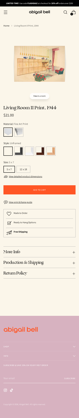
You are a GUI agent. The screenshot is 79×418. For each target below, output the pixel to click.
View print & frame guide (20, 202)
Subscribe (70, 378)
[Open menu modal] (5, 12)
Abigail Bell (24, 404)
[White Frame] (29, 151)
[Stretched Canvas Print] (18, 132)
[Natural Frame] (51, 151)
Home (6, 25)
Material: (15, 124)
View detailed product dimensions (25, 176)
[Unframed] (8, 151)
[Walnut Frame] (40, 151)
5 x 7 (9, 169)
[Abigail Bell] (39, 12)
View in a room (39, 96)
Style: (12, 143)
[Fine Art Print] (8, 132)
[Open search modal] (65, 12)
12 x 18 (23, 169)
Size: (8, 162)
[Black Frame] (18, 151)
